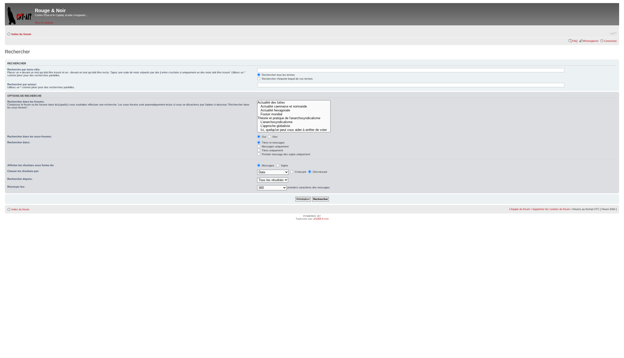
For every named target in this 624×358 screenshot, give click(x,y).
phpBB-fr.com (321, 218)
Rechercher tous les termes (278, 74)
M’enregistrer (591, 40)
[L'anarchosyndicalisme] (294, 122)
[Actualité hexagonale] (294, 110)
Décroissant (319, 171)
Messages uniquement (275, 146)
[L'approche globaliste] (294, 126)
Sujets (284, 165)
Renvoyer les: (16, 186)
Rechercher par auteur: (22, 84)
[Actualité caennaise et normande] (294, 106)
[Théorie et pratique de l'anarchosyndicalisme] (294, 118)
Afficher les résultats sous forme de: (30, 165)
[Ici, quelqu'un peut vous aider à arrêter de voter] (294, 130)
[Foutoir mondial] (294, 114)
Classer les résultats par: (23, 171)
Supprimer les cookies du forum (551, 209)
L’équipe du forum (519, 209)
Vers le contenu (44, 22)
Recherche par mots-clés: (23, 69)
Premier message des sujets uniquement (285, 154)
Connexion (610, 40)
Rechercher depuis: (19, 178)
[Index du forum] (20, 14)
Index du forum (21, 34)
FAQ (575, 40)
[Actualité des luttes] (294, 103)
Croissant (300, 171)
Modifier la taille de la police (613, 33)
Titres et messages (273, 142)
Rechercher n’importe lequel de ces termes (287, 78)
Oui (263, 136)
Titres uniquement (272, 150)
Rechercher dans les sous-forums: (29, 136)
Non (274, 136)
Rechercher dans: (18, 142)
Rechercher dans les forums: (25, 101)
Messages (267, 165)
